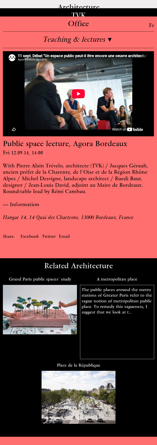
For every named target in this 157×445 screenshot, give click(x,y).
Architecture (79, 6)
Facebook (29, 236)
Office (78, 23)
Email (64, 236)
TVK (78, 15)
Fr (151, 25)
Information (24, 204)
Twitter (49, 236)
